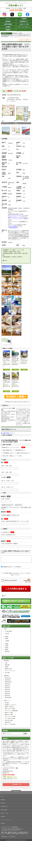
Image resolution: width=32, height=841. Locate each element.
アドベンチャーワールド (15, 215)
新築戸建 (7, 665)
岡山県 (7, 633)
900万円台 (7, 695)
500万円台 (7, 687)
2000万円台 (8, 680)
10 (28, 125)
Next (30, 114)
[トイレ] (6, 315)
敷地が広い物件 (9, 714)
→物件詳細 (6, 369)
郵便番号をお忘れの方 (7, 505)
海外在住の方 (18, 505)
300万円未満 (8, 697)
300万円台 (7, 684)
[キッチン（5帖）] (6, 295)
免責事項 (8, 29)
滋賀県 (6, 649)
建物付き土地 (8, 668)
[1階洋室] (17, 335)
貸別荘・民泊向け (9, 706)
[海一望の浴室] (17, 305)
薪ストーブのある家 (10, 724)
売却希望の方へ (24, 21)
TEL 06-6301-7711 (5, 414)
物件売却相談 (8, 24)
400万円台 (7, 685)
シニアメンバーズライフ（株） (10, 768)
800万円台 (7, 693)
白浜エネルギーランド (15, 217)
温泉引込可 (8, 722)
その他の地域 (8, 631)
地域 (5, 629)
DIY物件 (7, 702)
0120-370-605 (16, 10)
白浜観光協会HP (13, 227)
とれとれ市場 (12, 226)
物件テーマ (7, 700)
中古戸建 (7, 672)
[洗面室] (6, 305)
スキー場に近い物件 (10, 718)
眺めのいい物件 (9, 712)
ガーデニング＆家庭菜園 (11, 710)
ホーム (8, 18)
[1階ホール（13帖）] (17, 315)
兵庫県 (6, 638)
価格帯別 (6, 675)
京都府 (6, 643)
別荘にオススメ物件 (10, 708)
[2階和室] (17, 284)
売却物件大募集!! (16, 396)
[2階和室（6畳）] (6, 284)
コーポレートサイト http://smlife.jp (10, 827)
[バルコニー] (17, 274)
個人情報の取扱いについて (8, 433)
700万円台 (7, 691)
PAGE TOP (16, 791)
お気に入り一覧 (24, 24)
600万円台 (7, 689)
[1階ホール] (6, 325)
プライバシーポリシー (24, 27)
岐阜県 (6, 636)
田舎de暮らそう (16, 5)
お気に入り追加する (24, 40)
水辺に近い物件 (9, 720)
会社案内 (8, 27)
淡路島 (7, 640)
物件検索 (8, 21)
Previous (2, 114)
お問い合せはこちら (9, 777)
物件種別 (6, 660)
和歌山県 (7, 651)
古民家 (6, 667)
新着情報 (24, 18)
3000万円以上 (8, 682)
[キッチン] (17, 295)
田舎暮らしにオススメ (10, 704)
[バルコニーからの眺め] (6, 274)
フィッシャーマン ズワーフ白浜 (18, 218)
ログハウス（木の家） (10, 716)
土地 (6, 663)
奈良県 (6, 647)
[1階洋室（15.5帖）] (6, 335)
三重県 (6, 645)
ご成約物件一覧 (16, 784)
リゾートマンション (10, 670)
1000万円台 (8, 678)
